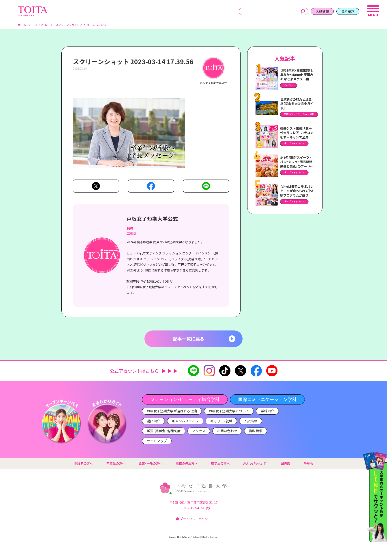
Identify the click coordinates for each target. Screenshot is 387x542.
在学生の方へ (220, 463)
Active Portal (253, 463)
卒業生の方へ (115, 463)
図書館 (285, 463)
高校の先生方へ (187, 463)
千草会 (308, 463)
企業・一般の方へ (150, 463)
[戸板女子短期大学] (32, 8)
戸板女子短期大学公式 (152, 218)
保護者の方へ (83, 463)
